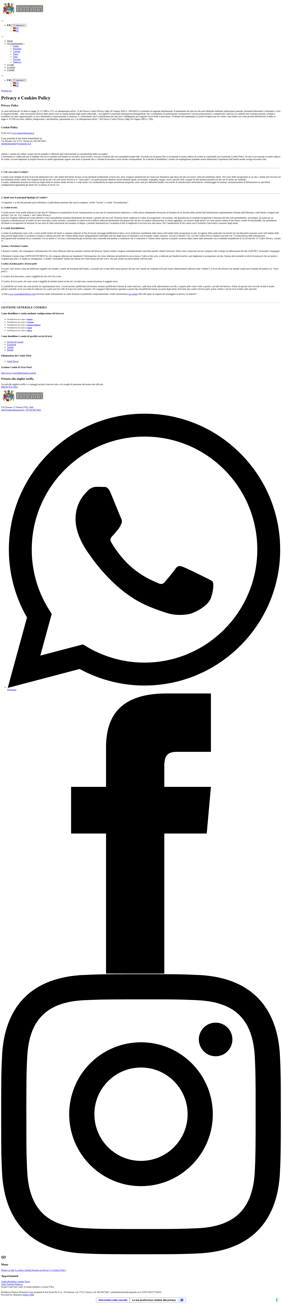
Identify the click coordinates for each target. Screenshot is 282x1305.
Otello (4, 1281)
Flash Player (13, 361)
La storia (11, 67)
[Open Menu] (2, 20)
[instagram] (141, 1253)
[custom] (3, 1258)
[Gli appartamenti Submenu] (23, 44)
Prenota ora (37, 1270)
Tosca (27, 1281)
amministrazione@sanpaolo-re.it (16, 143)
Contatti (10, 70)
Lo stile (10, 64)
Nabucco (18, 1284)
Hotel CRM (28, 1295)
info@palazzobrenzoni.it (13, 410)
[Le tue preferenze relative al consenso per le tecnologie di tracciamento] (277, 1300)
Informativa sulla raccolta (113, 1300)
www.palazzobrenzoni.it (22, 133)
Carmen (21, 1281)
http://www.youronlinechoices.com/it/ (18, 373)
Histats (10, 350)
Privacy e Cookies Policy (54, 1270)
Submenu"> (19, 25)
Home (10, 41)
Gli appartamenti (14, 43)
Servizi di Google (15, 342)
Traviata (10, 1284)
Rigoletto (12, 1281)
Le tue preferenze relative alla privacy (154, 1300)
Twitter (10, 347)
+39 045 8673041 (33, 410)
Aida (3, 1284)
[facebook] (141, 973)
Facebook (11, 344)
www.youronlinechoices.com (21, 294)
